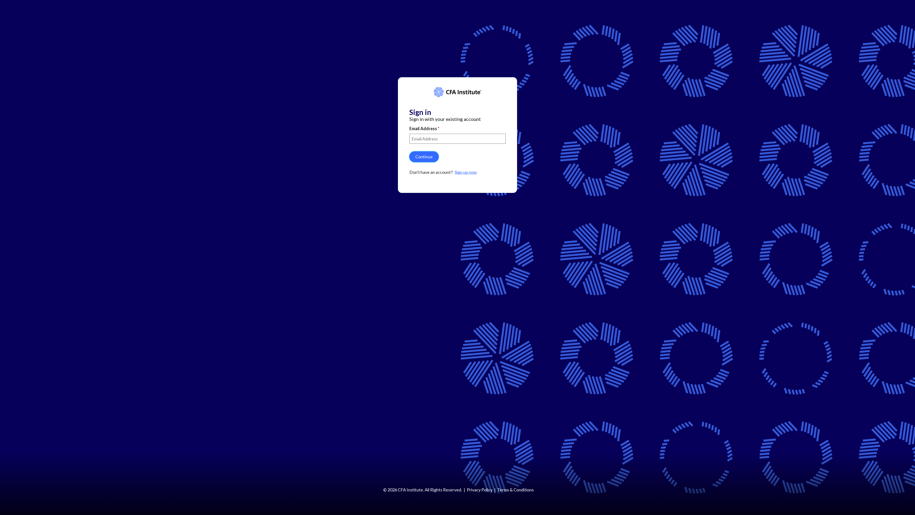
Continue (424, 156)
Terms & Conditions (515, 489)
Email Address (423, 128)
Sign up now (466, 172)
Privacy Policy (480, 489)
